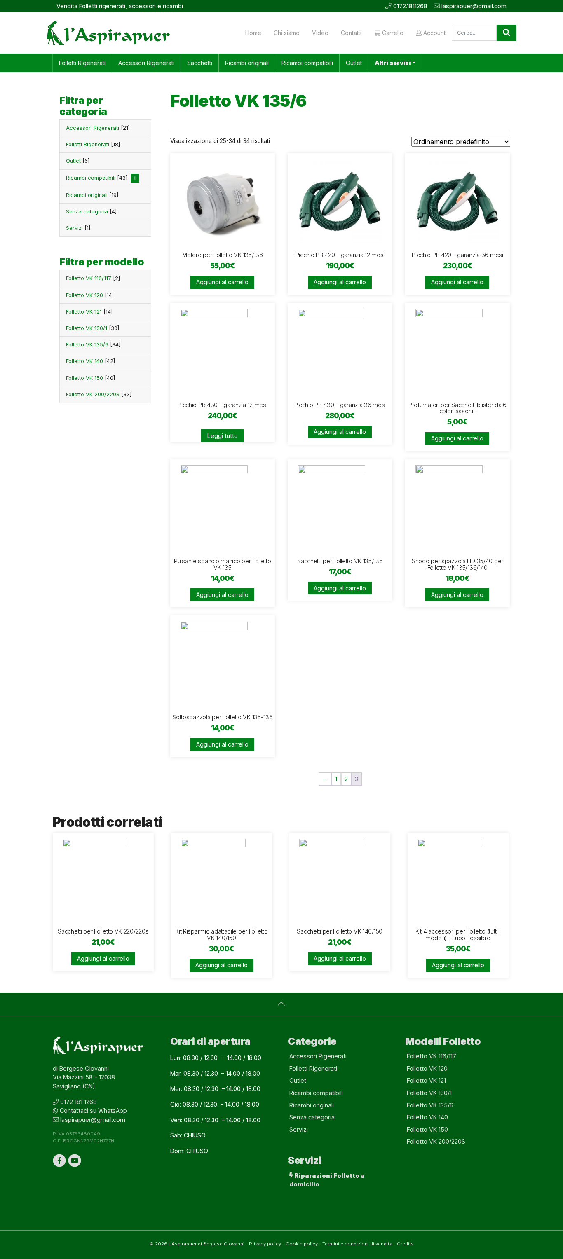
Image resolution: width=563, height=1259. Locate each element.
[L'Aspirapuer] (108, 33)
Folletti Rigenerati (82, 62)
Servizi (78, 228)
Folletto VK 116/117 (93, 278)
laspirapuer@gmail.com (474, 5)
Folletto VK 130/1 (92, 328)
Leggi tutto (222, 435)
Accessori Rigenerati (146, 62)
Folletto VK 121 (89, 312)
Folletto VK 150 (90, 378)
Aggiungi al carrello (222, 281)
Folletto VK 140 (90, 361)
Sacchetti (199, 62)
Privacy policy (265, 1244)
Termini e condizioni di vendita (357, 1244)
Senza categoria (91, 211)
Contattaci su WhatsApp (93, 1110)
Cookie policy (302, 1244)
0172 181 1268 (78, 1101)
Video (320, 32)
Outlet (354, 62)
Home (253, 32)
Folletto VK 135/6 (93, 345)
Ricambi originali (247, 62)
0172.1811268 (410, 5)
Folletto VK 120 (90, 295)
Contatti (351, 32)
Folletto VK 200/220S (98, 394)
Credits (405, 1244)
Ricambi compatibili (307, 62)
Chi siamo (287, 32)
